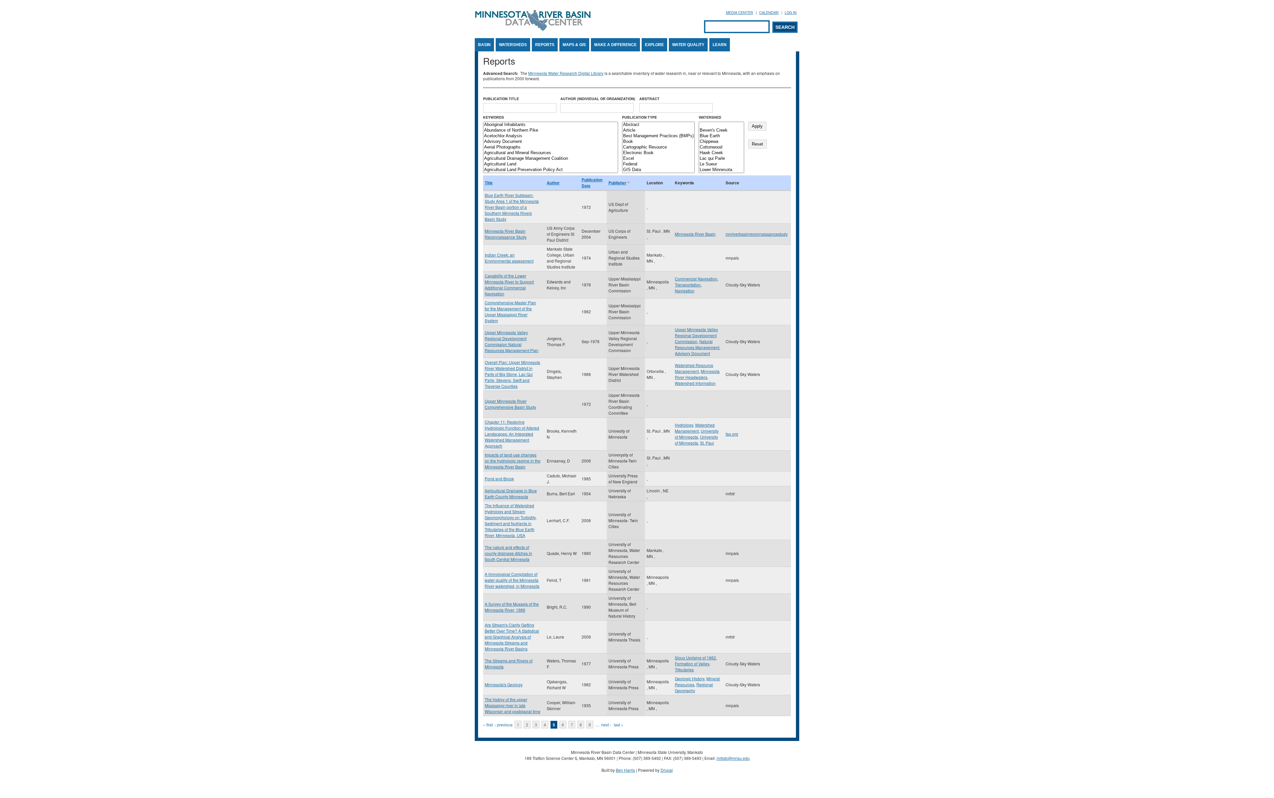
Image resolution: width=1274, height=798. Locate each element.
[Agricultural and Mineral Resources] (550, 153)
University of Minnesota (697, 434)
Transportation (688, 284)
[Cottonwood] (721, 147)
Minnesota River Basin (695, 234)
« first (488, 724)
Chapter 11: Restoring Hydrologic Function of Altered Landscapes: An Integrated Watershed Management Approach (512, 434)
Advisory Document (692, 353)
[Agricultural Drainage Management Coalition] (550, 158)
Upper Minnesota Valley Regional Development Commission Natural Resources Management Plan (511, 341)
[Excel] (658, 158)
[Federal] (658, 164)
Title (489, 183)
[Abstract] (658, 125)
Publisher (617, 183)
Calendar (769, 12)
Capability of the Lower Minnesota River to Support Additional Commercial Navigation (509, 284)
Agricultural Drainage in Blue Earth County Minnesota (511, 493)
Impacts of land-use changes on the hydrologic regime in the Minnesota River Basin (512, 460)
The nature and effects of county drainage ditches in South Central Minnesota (508, 553)
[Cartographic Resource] (658, 147)
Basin (484, 44)
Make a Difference (615, 44)
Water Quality (688, 44)
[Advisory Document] (550, 142)
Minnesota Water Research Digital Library (565, 73)
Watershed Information (695, 383)
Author (553, 183)
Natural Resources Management (697, 344)
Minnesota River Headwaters (697, 374)
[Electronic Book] (658, 153)
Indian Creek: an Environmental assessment (509, 258)
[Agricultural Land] (550, 164)
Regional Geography (694, 687)
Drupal (667, 770)
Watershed (710, 117)
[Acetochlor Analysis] (550, 136)
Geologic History (689, 678)
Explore (654, 44)
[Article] (658, 130)
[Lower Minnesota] (721, 170)
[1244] (721, 125)
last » (618, 724)
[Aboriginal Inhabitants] (550, 125)
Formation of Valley (692, 663)
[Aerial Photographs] (550, 147)
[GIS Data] (658, 170)
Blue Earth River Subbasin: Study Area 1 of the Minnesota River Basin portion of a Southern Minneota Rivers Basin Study (512, 207)
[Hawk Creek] (721, 153)
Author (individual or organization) (597, 98)
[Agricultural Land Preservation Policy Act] (550, 170)
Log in (791, 12)
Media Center (739, 12)
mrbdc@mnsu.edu (733, 758)
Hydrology (684, 425)
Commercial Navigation (696, 278)
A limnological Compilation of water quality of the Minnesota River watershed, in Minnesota (512, 580)
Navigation (684, 290)
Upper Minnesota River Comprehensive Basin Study (510, 404)
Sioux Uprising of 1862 (695, 657)
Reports (544, 44)
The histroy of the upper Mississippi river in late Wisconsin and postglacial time (512, 705)
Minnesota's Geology (504, 684)
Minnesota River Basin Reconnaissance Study (506, 234)
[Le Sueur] (721, 164)
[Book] (658, 142)
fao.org (732, 434)
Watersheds (513, 44)
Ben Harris (625, 770)
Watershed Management (695, 428)
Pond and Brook (499, 478)
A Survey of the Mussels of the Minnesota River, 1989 (512, 607)
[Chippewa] (721, 142)
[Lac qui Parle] (721, 158)
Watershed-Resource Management (694, 368)
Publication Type (639, 117)
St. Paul (707, 443)
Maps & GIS (574, 44)
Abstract (649, 98)
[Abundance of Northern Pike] (550, 130)
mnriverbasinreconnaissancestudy (757, 234)
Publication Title (501, 98)
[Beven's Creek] (721, 130)
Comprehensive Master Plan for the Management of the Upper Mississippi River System (510, 311)
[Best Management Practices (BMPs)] (658, 136)
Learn (720, 44)
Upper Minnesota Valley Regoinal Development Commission (696, 335)
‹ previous (504, 724)
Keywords (493, 117)
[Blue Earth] (721, 136)
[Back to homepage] (533, 29)
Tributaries (684, 669)
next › (606, 724)
